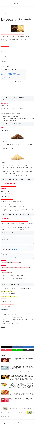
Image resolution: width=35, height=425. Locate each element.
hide (20, 69)
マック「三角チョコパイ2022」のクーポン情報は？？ (11, 76)
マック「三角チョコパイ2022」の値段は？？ (9, 73)
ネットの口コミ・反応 (5, 77)
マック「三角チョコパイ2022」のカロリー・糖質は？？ (11, 74)
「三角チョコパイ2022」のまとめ (7, 78)
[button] (28, 350)
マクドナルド (3, 327)
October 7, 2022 (15, 249)
